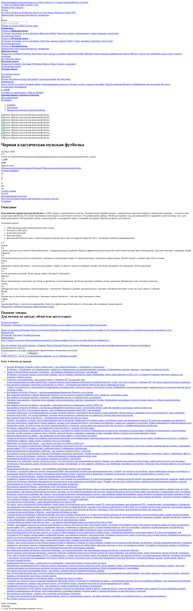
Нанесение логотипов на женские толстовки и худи (85, 330)
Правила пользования (139, 345)
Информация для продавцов (146, 84)
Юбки (81, 53)
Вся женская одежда (11, 36)
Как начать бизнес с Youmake (32, 345)
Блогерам (67, 2)
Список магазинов (47, 79)
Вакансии (127, 84)
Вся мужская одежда (11, 43)
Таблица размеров (113, 84)
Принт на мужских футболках (45, 330)
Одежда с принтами (66, 64)
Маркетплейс (7, 332)
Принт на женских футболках (15, 330)
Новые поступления (11, 53)
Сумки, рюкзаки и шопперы (87, 41)
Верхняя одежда (92, 53)
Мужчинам (6, 325)
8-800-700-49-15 (27, 5)
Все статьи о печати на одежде (21, 598)
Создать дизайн (8, 191)
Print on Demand (54, 345)
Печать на (14, 31)
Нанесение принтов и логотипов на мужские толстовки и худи (141, 330)
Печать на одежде (35, 2)
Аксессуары (113, 33)
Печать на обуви (80, 2)
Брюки (126, 53)
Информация (7, 82)
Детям (26, 325)
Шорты (134, 53)
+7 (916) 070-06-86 (10, 5)
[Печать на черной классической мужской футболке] (60, 168)
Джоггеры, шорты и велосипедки (73, 33)
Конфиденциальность (118, 345)
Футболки (6, 33)
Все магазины (63, 79)
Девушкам (17, 325)
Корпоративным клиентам (14, 2)
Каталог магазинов (28, 79)
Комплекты (72, 53)
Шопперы (44, 33)
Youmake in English (68, 356)
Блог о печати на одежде (13, 84)
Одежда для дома (146, 53)
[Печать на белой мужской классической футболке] (20, 168)
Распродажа (100, 325)
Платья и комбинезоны (112, 53)
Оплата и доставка (54, 2)
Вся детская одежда (10, 74)
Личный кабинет (33, 84)
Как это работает (9, 345)
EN (36, 5)
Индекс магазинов (10, 79)
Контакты (165, 84)
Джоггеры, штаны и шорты (53, 41)
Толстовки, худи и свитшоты (25, 33)
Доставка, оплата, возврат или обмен (86, 84)
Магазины (6, 76)
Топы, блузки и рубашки (54, 53)
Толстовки (37, 53)
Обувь (53, 33)
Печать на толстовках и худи (64, 325)
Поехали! (33, 353)
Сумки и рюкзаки (98, 33)
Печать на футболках (39, 325)
